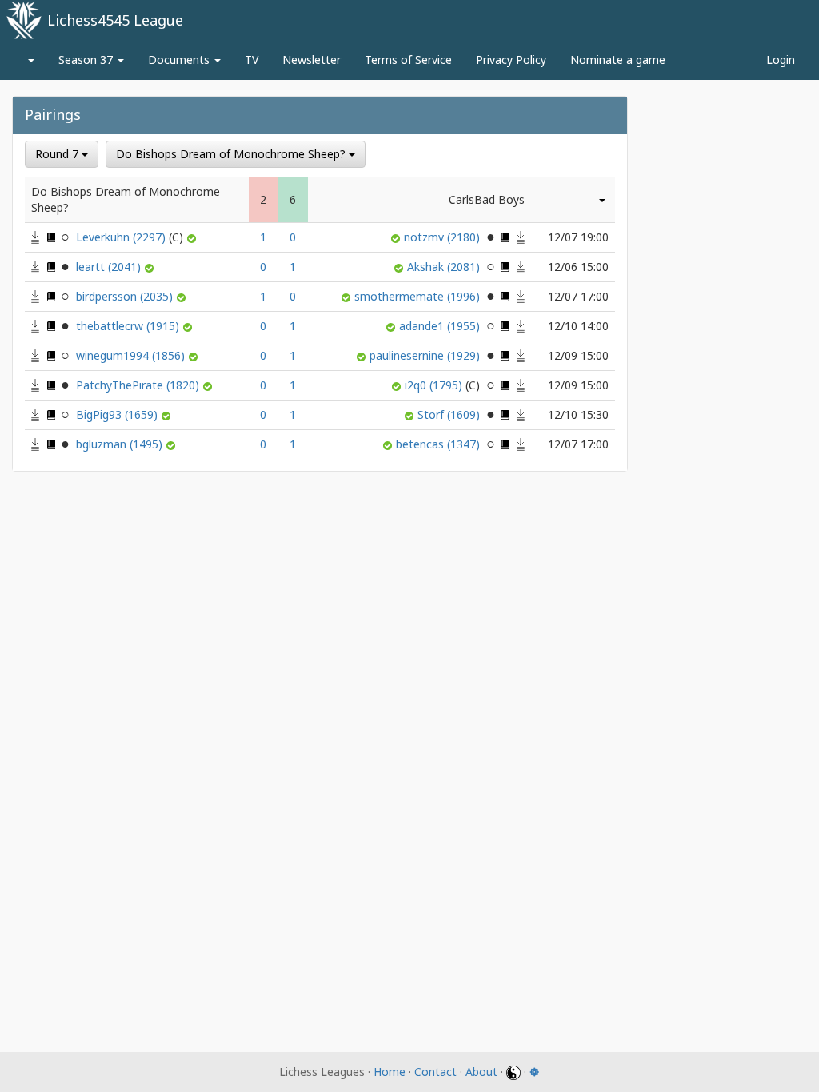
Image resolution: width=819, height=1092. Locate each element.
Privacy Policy (511, 59)
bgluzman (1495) (121, 444)
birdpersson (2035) (126, 296)
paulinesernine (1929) (426, 355)
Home (390, 1071)
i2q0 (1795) (435, 385)
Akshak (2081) (445, 266)
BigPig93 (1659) (118, 414)
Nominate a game (617, 59)
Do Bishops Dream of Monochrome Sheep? (232, 153)
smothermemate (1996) (418, 296)
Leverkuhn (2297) (122, 237)
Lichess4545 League (115, 20)
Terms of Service (408, 59)
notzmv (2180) (443, 237)
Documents (180, 59)
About (481, 1071)
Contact (435, 1071)
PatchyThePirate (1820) (139, 385)
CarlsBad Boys (487, 199)
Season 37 (87, 59)
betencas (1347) (439, 444)
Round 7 (58, 153)
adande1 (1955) (441, 325)
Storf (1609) (450, 414)
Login (780, 59)
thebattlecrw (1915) (129, 325)
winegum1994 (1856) (132, 355)
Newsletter (311, 59)
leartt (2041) (110, 266)
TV (251, 59)
